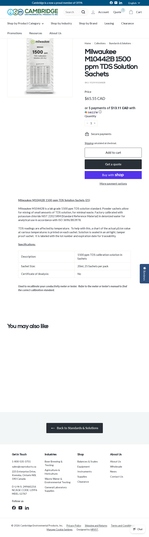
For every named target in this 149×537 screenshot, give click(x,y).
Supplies (82, 476)
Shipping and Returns (96, 525)
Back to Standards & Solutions (77, 428)
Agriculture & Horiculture (52, 471)
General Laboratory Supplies (56, 489)
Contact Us (116, 476)
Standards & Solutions (120, 43)
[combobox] (76, 12)
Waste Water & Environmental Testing (58, 480)
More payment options (113, 183)
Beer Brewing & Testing (54, 463)
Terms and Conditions (122, 525)
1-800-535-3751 (21, 461)
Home (88, 43)
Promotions (14, 33)
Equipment (83, 466)
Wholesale (116, 466)
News (113, 471)
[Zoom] (39, 64)
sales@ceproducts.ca (24, 466)
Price (88, 91)
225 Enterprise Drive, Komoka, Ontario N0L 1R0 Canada (24, 475)
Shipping (89, 143)
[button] (113, 110)
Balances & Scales (87, 461)
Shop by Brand (88, 23)
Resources (35, 33)
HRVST (94, 529)
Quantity (90, 116)
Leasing (109, 23)
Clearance (127, 23)
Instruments (84, 471)
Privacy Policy (74, 525)
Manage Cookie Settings (60, 529)
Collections (100, 43)
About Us (55, 33)
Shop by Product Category (24, 23)
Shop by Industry (61, 23)
